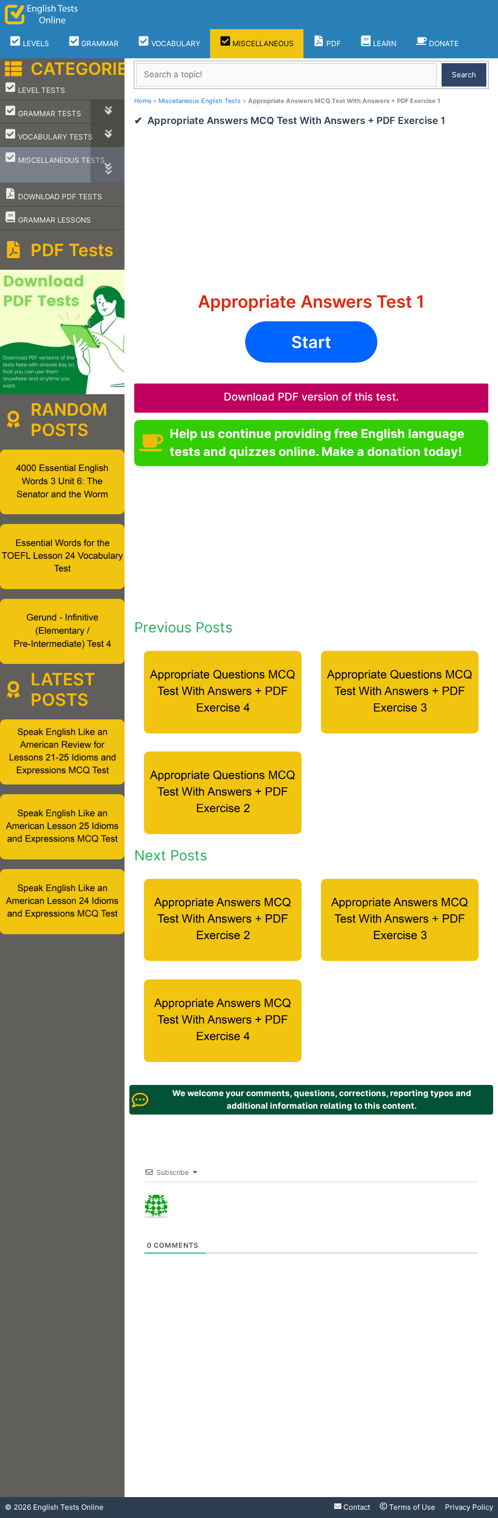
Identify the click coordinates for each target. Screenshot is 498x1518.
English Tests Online (68, 1507)
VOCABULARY (174, 43)
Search (464, 74)
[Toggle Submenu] (107, 111)
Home (142, 101)
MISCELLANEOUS (262, 43)
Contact (355, 1507)
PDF (332, 43)
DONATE (443, 43)
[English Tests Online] (41, 14)
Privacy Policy (469, 1507)
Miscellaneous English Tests (200, 101)
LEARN (383, 43)
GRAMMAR (99, 43)
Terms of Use (411, 1507)
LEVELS (35, 43)
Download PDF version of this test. (311, 396)
